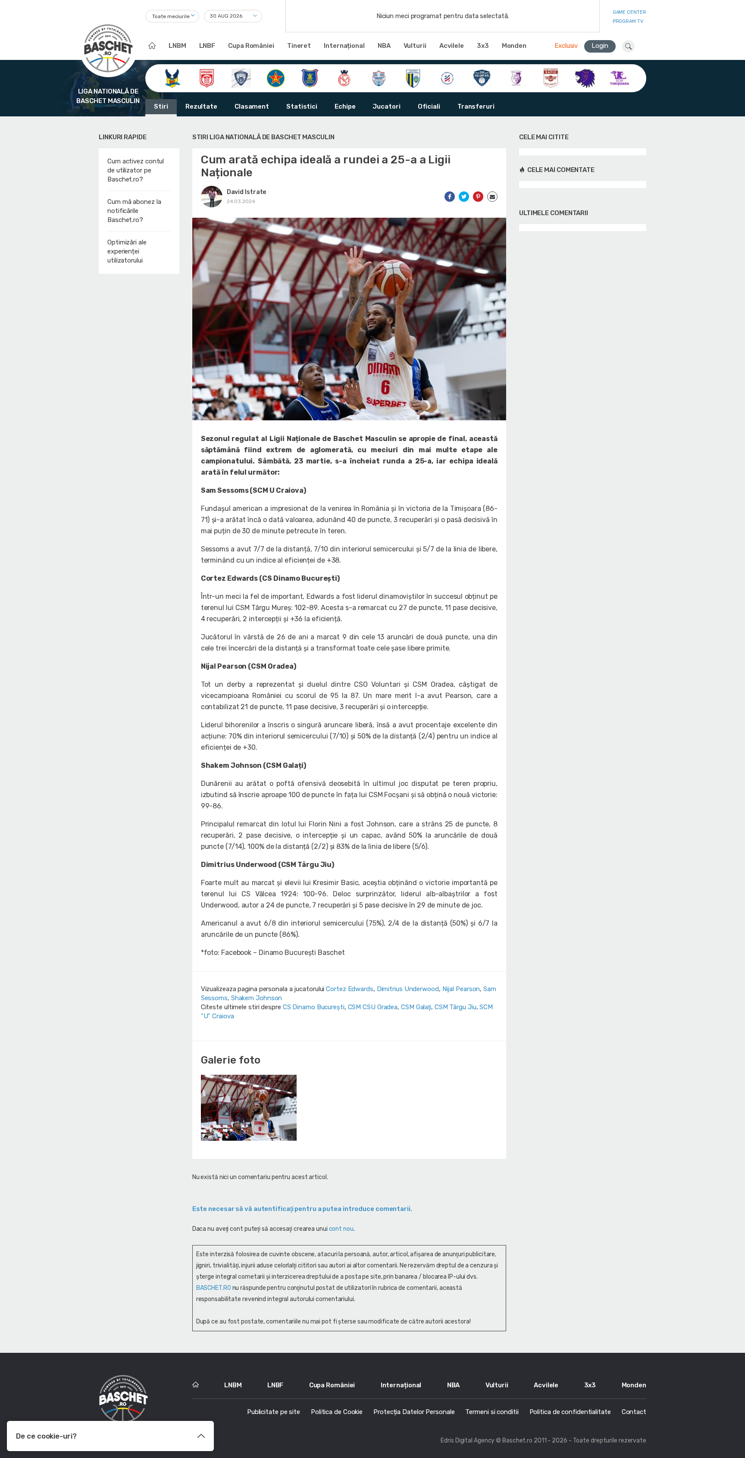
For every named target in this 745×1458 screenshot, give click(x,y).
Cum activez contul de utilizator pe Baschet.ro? (135, 170)
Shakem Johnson (256, 998)
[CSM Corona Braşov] (309, 77)
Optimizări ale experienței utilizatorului (127, 251)
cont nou (341, 1229)
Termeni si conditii (491, 1412)
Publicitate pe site (273, 1412)
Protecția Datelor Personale (413, 1412)
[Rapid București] (550, 77)
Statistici (301, 106)
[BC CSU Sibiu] (172, 77)
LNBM (177, 46)
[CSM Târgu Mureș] (447, 77)
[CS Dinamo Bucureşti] (206, 77)
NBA (384, 46)
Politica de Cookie (337, 1412)
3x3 (483, 46)
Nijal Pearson (461, 989)
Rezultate (201, 106)
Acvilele (451, 46)
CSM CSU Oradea (373, 1007)
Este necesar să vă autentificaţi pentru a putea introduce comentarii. (302, 1209)
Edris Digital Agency (468, 1440)
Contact (634, 1412)
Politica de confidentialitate (570, 1412)
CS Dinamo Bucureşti (313, 1007)
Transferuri (476, 106)
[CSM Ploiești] (413, 77)
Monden (514, 46)
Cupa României (251, 46)
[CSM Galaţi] (378, 77)
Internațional (344, 46)
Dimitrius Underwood (408, 989)
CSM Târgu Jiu (455, 1007)
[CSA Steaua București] (275, 77)
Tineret (299, 46)
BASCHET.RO (213, 1288)
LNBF (207, 46)
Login (600, 46)
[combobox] (172, 16)
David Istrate (246, 192)
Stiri (161, 106)
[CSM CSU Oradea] (344, 77)
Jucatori (386, 106)
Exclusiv (566, 46)
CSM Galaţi (416, 1007)
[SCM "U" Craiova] (585, 77)
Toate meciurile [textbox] (171, 16)
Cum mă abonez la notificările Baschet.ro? (134, 211)
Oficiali (429, 106)
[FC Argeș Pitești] (516, 77)
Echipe (345, 106)
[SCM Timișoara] (619, 77)
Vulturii (415, 46)
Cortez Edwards (349, 989)
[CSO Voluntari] (481, 77)
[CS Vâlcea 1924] (241, 77)
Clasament (252, 106)
